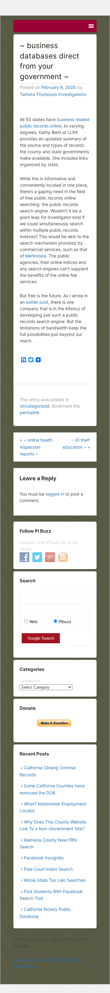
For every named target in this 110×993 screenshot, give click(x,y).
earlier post (37, 302)
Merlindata (35, 255)
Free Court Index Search (48, 869)
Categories (30, 680)
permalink (29, 412)
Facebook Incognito (44, 857)
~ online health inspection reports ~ (36, 446)
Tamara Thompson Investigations (53, 94)
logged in (55, 493)
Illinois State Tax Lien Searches (55, 880)
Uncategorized (35, 406)
